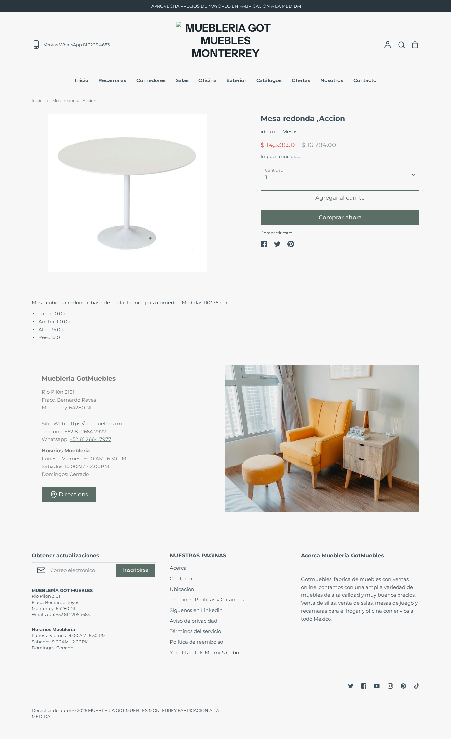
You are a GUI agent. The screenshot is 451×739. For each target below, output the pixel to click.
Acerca (178, 568)
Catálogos (269, 80)
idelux (268, 131)
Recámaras (112, 80)
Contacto (365, 80)
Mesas (289, 131)
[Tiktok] (416, 685)
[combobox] (340, 174)
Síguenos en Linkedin (196, 610)
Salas (182, 80)
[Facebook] (363, 685)
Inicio (81, 80)
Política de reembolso (196, 642)
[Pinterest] (403, 685)
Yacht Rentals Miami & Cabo (204, 652)
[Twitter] (350, 685)
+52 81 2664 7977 (85, 431)
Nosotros (331, 80)
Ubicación (182, 589)
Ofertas (301, 80)
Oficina (207, 80)
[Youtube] (377, 685)
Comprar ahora (340, 217)
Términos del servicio (195, 631)
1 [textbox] (266, 177)
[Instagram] (390, 685)
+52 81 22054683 (73, 614)
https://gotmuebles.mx (95, 423)
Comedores (151, 80)
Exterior (236, 80)
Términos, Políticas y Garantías (207, 599)
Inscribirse (135, 570)
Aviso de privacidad (193, 621)
